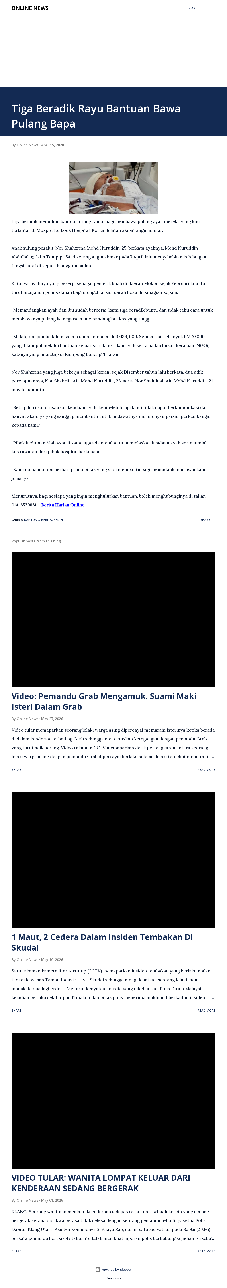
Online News (30, 8)
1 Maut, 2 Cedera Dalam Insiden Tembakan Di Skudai (102, 942)
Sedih (58, 519)
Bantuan (31, 519)
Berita (46, 519)
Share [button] (205, 519)
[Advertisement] (113, 54)
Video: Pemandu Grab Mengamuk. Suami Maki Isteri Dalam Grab (104, 701)
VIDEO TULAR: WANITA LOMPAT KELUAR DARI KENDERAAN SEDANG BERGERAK (101, 1183)
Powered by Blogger (116, 1269)
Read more (206, 769)
